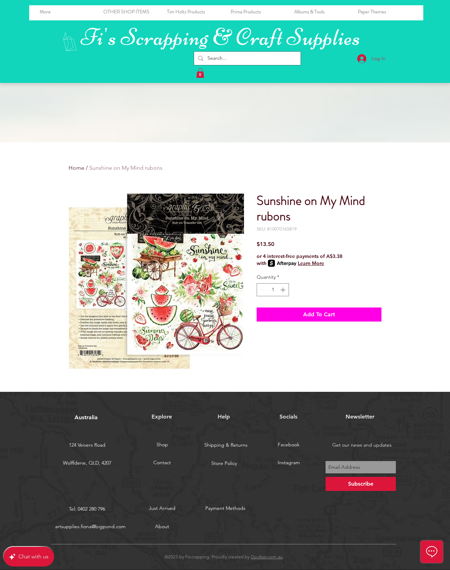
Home (76, 167)
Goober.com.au (267, 556)
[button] (321, 11)
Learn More (311, 263)
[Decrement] (262, 290)
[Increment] (283, 290)
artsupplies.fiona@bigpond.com (90, 526)
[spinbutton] (272, 290)
